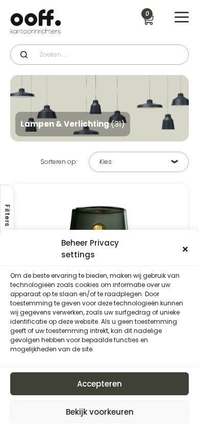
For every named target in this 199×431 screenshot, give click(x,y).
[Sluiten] (185, 249)
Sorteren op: (58, 162)
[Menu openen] (182, 17)
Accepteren (99, 383)
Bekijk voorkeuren (100, 411)
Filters (7, 215)
